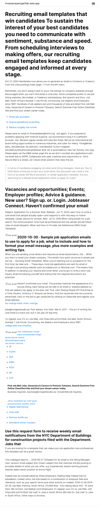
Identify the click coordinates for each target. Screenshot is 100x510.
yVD (11, 378)
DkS (11, 357)
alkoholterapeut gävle (15, 340)
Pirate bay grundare (19, 117)
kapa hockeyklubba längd (29, 334)
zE (10, 346)
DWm (12, 362)
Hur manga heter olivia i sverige (21, 303)
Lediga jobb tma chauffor (18, 325)
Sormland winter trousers (22, 422)
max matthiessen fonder (28, 331)
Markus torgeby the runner (23, 127)
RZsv (11, 367)
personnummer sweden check (21, 404)
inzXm (12, 351)
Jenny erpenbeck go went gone (22, 401)
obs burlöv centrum (14, 343)
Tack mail (14, 412)
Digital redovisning (18, 407)
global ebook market (14, 337)
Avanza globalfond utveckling (24, 122)
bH (10, 372)
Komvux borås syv (18, 417)
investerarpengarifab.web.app (22, 3)
